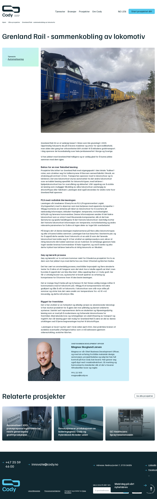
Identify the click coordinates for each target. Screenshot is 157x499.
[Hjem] (28, 11)
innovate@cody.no (45, 464)
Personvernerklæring (52, 491)
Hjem (4, 22)
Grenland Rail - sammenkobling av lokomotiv (38, 22)
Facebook (151, 470)
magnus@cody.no (79, 375)
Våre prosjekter (14, 22)
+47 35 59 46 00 (13, 464)
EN (124, 11)
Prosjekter (84, 11)
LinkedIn (151, 465)
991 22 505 (76, 372)
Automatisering (16, 59)
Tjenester (60, 11)
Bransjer (72, 11)
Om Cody (97, 11)
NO (119, 11)
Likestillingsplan (34, 491)
